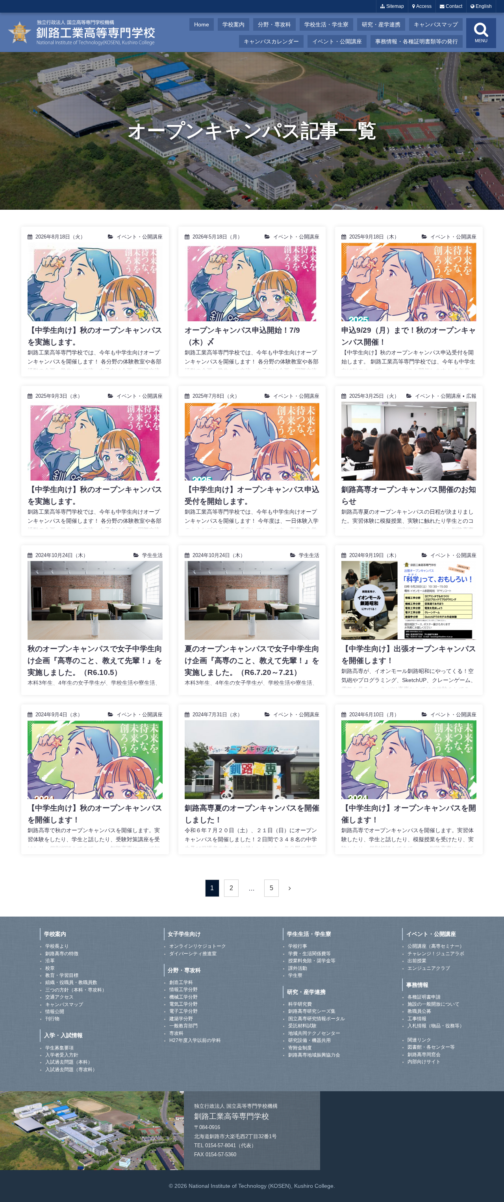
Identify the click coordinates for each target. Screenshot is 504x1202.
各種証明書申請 (424, 997)
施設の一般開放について (434, 1004)
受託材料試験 (302, 1025)
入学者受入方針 (61, 1055)
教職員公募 (419, 1011)
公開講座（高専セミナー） (436, 946)
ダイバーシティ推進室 (193, 953)
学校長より (57, 946)
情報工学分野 (183, 989)
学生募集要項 (59, 1047)
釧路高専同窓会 (424, 1054)
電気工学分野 (183, 1004)
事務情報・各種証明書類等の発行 (416, 41)
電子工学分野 (183, 1011)
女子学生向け (184, 934)
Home (201, 24)
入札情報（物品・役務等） (436, 1025)
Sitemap (394, 6)
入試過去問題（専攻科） (71, 1069)
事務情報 (417, 985)
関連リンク (419, 1040)
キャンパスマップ (436, 24)
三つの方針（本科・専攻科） (76, 990)
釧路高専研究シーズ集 (311, 1011)
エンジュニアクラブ (429, 968)
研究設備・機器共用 (309, 1040)
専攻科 (176, 1033)
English (483, 6)
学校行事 (297, 946)
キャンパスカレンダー (271, 41)
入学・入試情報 (63, 1035)
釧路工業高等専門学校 (86, 32)
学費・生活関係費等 (309, 953)
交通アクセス (59, 997)
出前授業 (417, 960)
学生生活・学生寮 (309, 934)
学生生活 (152, 555)
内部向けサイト (424, 1061)
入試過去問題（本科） (69, 1062)
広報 (471, 396)
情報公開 (54, 1011)
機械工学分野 (183, 997)
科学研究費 (300, 1004)
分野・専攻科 (274, 24)
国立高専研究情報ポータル (316, 1018)
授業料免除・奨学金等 (311, 960)
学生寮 (295, 975)
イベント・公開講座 (337, 41)
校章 (50, 968)
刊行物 (52, 1018)
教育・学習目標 (61, 975)
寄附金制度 (300, 1047)
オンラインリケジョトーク (197, 946)
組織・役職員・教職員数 (71, 982)
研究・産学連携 (381, 24)
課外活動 (297, 968)
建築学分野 (181, 1018)
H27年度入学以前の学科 (195, 1040)
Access (423, 6)
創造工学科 (181, 982)
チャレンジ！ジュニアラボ (436, 953)
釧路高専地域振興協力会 (314, 1055)
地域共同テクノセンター (314, 1033)
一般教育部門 (183, 1025)
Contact (453, 6)
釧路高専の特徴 (61, 953)
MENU (481, 40)
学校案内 (233, 24)
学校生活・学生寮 (326, 24)
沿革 (50, 960)
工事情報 (417, 1018)
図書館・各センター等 (431, 1047)
